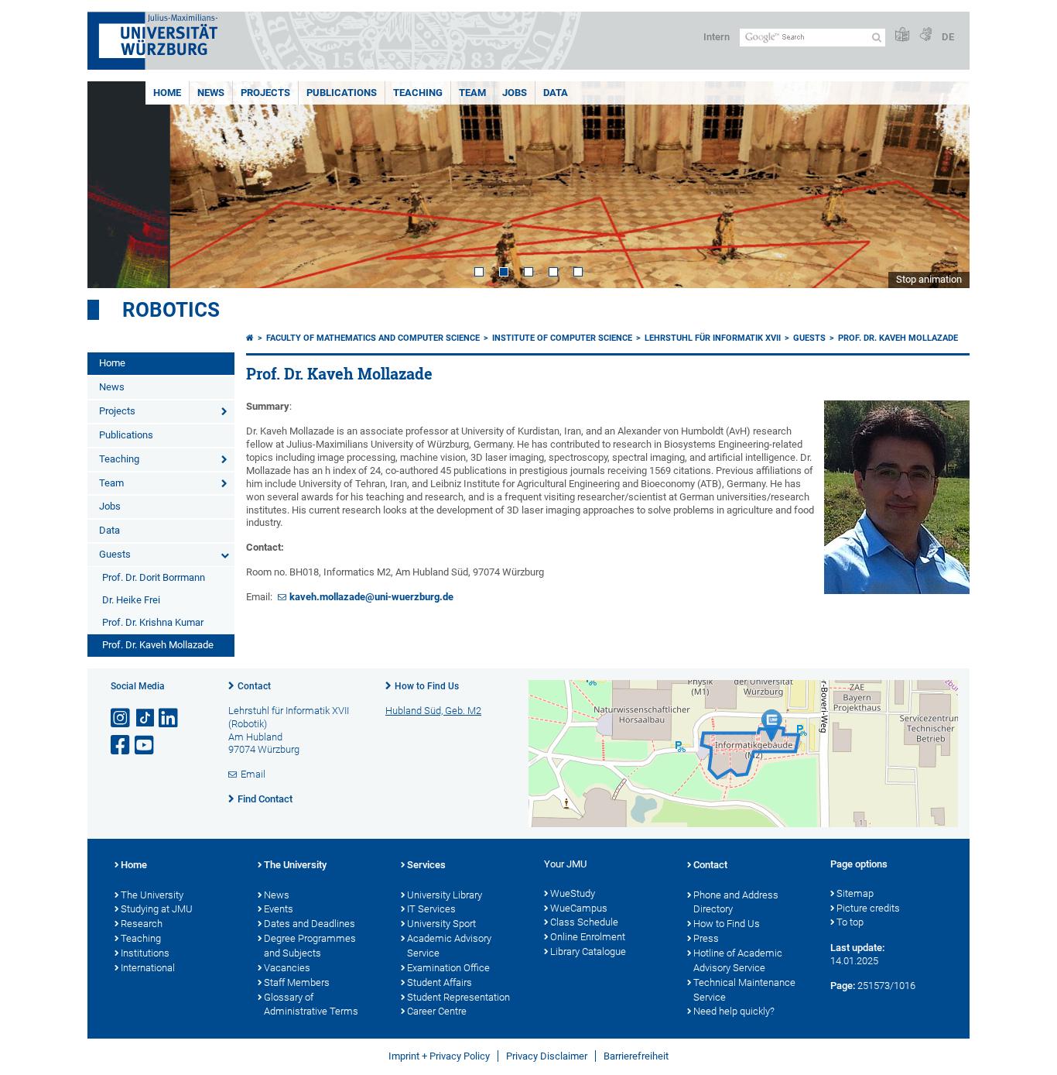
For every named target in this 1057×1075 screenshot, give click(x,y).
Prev (114, 184)
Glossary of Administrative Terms (311, 1004)
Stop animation (929, 279)
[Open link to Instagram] (121, 718)
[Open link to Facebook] (121, 745)
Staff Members (297, 982)
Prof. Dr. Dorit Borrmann (153, 577)
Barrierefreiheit (636, 1056)
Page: (842, 985)
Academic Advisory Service (449, 945)
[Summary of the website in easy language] (902, 35)
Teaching (418, 92)
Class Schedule (584, 922)
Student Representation (458, 997)
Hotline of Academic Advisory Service (737, 960)
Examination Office (448, 968)
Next (942, 184)
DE (948, 37)
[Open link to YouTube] (145, 745)
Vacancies (287, 968)
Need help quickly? (734, 1011)
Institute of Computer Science (562, 338)
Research (141, 923)
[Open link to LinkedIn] (169, 718)
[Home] (250, 338)
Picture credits (868, 908)
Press (706, 938)
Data (555, 92)
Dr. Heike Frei (131, 600)
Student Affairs (439, 982)
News (210, 92)
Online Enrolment (587, 937)
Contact (254, 686)
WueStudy (572, 893)
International (148, 968)
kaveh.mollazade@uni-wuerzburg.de (371, 597)
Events (278, 909)
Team (472, 92)
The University (152, 895)
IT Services (431, 909)
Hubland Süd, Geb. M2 (433, 710)
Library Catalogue (588, 951)
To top (850, 922)
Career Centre (437, 1011)
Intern (716, 37)
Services (426, 865)
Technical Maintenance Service (744, 990)
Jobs (514, 92)
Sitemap (855, 893)
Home (167, 92)
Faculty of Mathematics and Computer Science (373, 338)
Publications (341, 92)
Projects (265, 92)
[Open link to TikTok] (145, 718)
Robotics (171, 309)
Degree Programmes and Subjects (310, 945)
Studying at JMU (157, 909)
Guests (115, 554)
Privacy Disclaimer (546, 1056)
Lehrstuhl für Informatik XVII (713, 338)
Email (253, 774)
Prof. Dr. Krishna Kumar (153, 622)
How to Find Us (427, 686)
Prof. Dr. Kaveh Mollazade (158, 645)
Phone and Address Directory (735, 902)
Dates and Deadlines (309, 923)
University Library (444, 895)
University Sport (441, 923)
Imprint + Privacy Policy (439, 1056)
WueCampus (578, 908)
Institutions (145, 953)
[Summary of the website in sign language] (925, 35)
